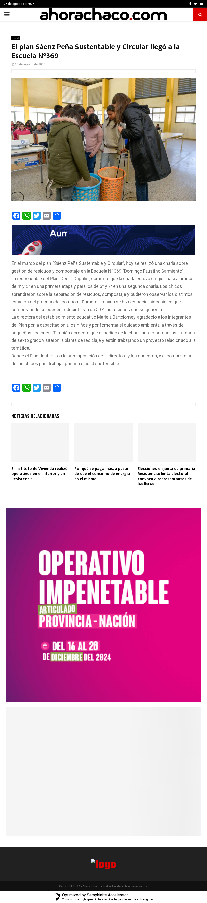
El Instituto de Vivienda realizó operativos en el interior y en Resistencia (39, 474)
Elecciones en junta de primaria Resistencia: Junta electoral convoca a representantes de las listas (166, 476)
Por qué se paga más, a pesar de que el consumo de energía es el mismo (102, 474)
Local (16, 38)
